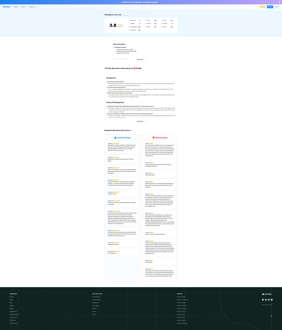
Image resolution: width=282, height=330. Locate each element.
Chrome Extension (96, 296)
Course (94, 314)
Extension (277, 6)
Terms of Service (13, 323)
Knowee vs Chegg (181, 296)
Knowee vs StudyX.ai (181, 305)
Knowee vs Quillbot (181, 302)
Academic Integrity (13, 314)
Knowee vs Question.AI (182, 308)
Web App (270, 6)
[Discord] (263, 300)
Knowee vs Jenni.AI (181, 311)
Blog (10, 302)
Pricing (11, 299)
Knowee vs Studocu (181, 320)
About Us (11, 296)
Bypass (93, 311)
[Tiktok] (272, 300)
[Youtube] (269, 300)
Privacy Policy (12, 320)
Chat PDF (94, 308)
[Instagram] (266, 300)
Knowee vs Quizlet (181, 317)
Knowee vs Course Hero (182, 299)
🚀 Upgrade (262, 6)
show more (140, 59)
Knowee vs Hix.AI (181, 314)
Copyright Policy (13, 311)
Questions (16, 6)
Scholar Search (95, 305)
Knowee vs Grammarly (182, 323)
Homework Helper (96, 299)
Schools (11, 308)
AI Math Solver (95, 302)
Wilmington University (113, 15)
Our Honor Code (13, 317)
